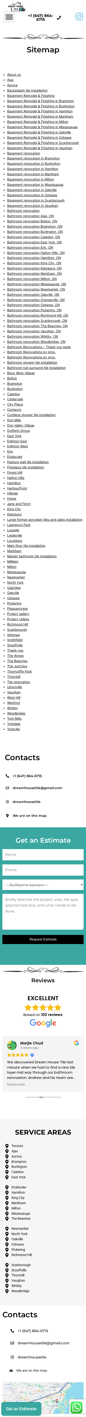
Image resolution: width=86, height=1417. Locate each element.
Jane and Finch (19, 504)
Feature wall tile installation (28, 462)
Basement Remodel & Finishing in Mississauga (42, 127)
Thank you (15, 650)
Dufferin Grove (18, 431)
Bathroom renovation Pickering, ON (34, 310)
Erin (10, 451)
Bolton (12, 378)
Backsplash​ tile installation (27, 90)
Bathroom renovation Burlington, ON (35, 232)
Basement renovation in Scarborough (35, 200)
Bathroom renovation (23, 211)
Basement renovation (23, 153)
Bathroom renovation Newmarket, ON (36, 289)
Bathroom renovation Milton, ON (32, 279)
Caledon (13, 394)
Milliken (12, 561)
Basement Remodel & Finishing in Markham (40, 116)
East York (14, 436)
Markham (14, 551)
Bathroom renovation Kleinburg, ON (34, 268)
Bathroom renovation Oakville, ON (33, 295)
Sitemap (13, 635)
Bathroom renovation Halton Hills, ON (35, 253)
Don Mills (14, 420)
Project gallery (18, 614)
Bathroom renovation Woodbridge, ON (36, 342)
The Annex (15, 656)
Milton (11, 567)
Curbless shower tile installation (31, 415)
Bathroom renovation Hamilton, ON (34, 258)
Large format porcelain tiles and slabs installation (44, 520)
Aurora (12, 85)
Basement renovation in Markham (33, 174)
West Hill (13, 697)
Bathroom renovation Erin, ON (30, 247)
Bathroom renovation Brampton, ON (34, 226)
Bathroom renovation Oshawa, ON (33, 305)
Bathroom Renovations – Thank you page (39, 347)
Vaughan (14, 692)
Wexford (13, 703)
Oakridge (14, 588)
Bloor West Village (21, 373)
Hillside (12, 493)
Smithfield (14, 640)
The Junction (17, 666)
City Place (15, 404)
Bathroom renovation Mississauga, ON (36, 284)
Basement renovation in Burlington (33, 163)
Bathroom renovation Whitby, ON (32, 336)
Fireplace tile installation (25, 467)
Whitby (12, 708)
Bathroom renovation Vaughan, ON (34, 331)
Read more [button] (16, 1084)
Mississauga (16, 572)
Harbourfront (17, 488)
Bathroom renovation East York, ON (34, 242)
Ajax (10, 80)
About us (14, 75)
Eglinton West (17, 446)
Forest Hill (14, 472)
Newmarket (16, 577)
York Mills (14, 718)
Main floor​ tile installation (26, 546)
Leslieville (14, 535)
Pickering (14, 603)
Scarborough (17, 630)
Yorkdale (13, 724)
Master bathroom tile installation (32, 556)
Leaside (13, 530)
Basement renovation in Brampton (33, 158)
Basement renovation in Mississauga (35, 185)
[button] (9, 17)
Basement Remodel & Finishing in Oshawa (39, 137)
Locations (14, 541)
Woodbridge (16, 713)
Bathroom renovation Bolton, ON (32, 221)
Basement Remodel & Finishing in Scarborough (43, 143)
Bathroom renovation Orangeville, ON (35, 300)
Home (11, 498)
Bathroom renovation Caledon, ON (33, 237)
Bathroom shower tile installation (32, 362)
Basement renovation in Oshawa (32, 195)
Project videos (18, 619)
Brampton (14, 383)
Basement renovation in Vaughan (32, 206)
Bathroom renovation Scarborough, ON (37, 321)
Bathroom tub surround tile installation (36, 368)
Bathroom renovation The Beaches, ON (37, 326)
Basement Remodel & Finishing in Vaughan (39, 148)
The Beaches (17, 661)
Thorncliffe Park (19, 671)
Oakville (13, 593)
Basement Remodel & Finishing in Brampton (40, 101)
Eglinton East (17, 441)
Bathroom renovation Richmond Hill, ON (37, 315)
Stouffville (15, 645)
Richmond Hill (17, 624)
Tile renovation (18, 682)
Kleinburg (14, 514)
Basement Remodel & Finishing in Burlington (41, 106)
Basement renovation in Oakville (32, 190)
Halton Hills (15, 478)
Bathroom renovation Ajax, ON (30, 216)
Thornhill (13, 677)
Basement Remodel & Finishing (30, 96)
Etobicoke (14, 457)
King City (14, 509)
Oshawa (13, 598)
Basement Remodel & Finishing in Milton (37, 122)
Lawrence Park (18, 525)
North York (15, 582)
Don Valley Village (20, 425)
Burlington (15, 389)
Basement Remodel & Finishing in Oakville (39, 132)
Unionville (14, 687)
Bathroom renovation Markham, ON (34, 273)
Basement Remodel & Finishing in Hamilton (40, 111)
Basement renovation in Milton (30, 179)
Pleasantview (17, 608)
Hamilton (14, 483)
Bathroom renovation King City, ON (34, 263)
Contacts (14, 410)
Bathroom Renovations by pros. (31, 352)
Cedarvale (15, 399)
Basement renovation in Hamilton (32, 169)
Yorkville (13, 729)
